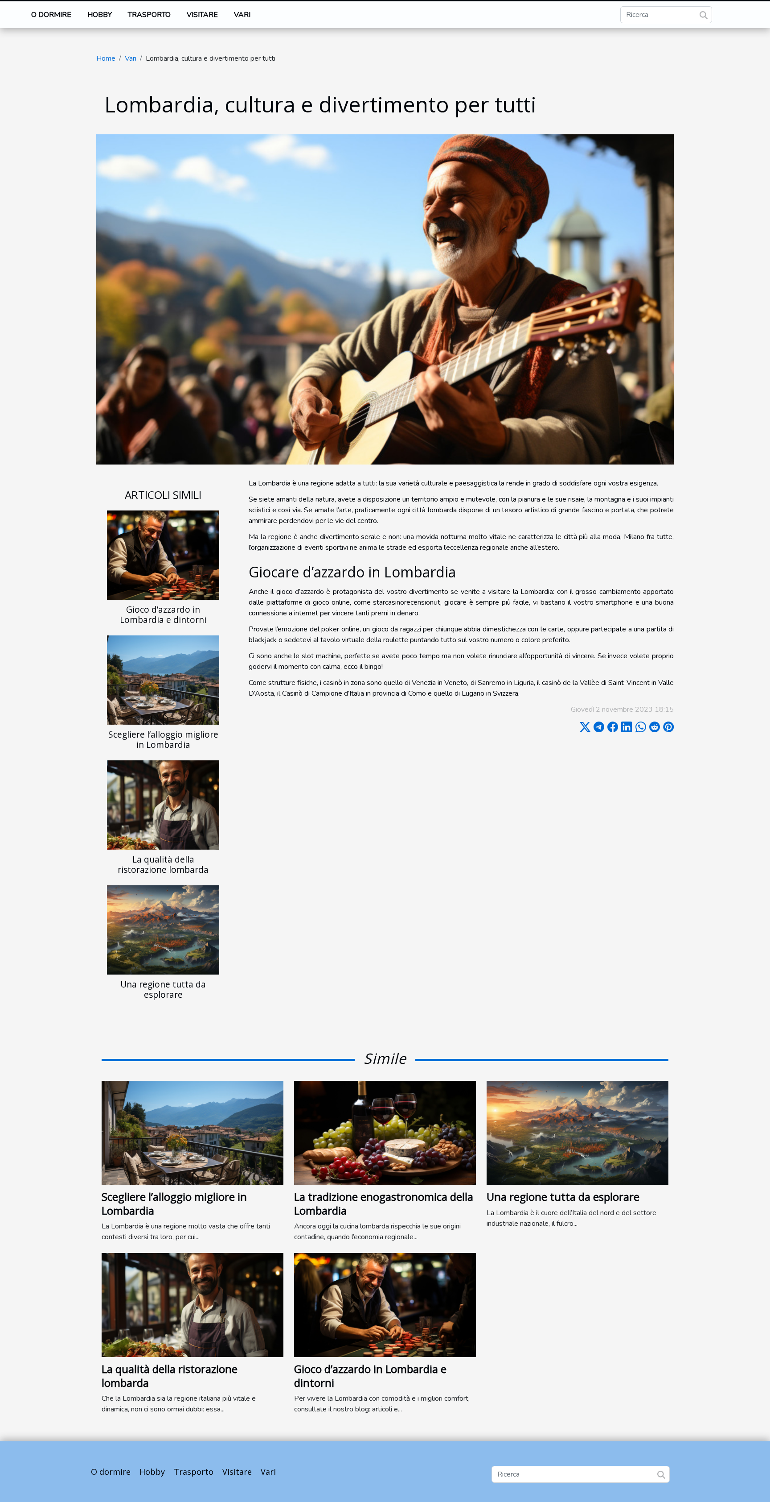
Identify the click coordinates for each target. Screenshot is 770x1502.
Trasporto (149, 15)
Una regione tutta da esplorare (163, 989)
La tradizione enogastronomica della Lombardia (383, 1203)
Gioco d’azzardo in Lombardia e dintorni (163, 614)
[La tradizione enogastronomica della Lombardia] (385, 1132)
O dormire (51, 15)
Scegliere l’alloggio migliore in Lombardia (163, 739)
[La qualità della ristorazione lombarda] (163, 804)
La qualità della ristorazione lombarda (163, 864)
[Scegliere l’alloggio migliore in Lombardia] (163, 680)
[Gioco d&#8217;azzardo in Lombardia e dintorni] (163, 555)
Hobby (99, 15)
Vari (242, 15)
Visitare (202, 15)
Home (105, 58)
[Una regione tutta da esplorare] (163, 929)
